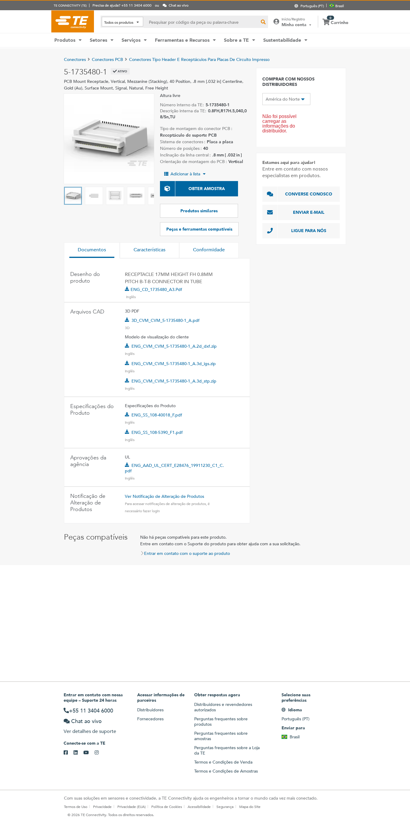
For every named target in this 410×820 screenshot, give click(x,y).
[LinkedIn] (78, 752)
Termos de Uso (75, 806)
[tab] (92, 250)
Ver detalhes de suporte (90, 731)
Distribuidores (150, 710)
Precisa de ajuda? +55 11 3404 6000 (122, 5)
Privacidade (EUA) (131, 806)
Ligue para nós (308, 230)
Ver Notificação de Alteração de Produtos (164, 496)
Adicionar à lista (185, 174)
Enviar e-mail (308, 212)
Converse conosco (308, 194)
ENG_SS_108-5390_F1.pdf (157, 432)
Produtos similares (199, 210)
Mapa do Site (250, 806)
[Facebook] (69, 752)
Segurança (225, 806)
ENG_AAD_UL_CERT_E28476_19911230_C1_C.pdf (174, 468)
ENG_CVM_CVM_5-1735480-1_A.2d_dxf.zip (174, 346)
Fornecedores (150, 719)
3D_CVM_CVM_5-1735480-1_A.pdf (165, 320)
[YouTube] (89, 752)
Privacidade (102, 806)
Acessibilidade (199, 806)
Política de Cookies (166, 806)
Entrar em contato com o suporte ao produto (187, 553)
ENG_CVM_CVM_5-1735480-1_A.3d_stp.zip (173, 381)
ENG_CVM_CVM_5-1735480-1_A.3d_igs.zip (173, 363)
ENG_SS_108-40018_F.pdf (156, 415)
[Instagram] (99, 752)
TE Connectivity (72, 21)
